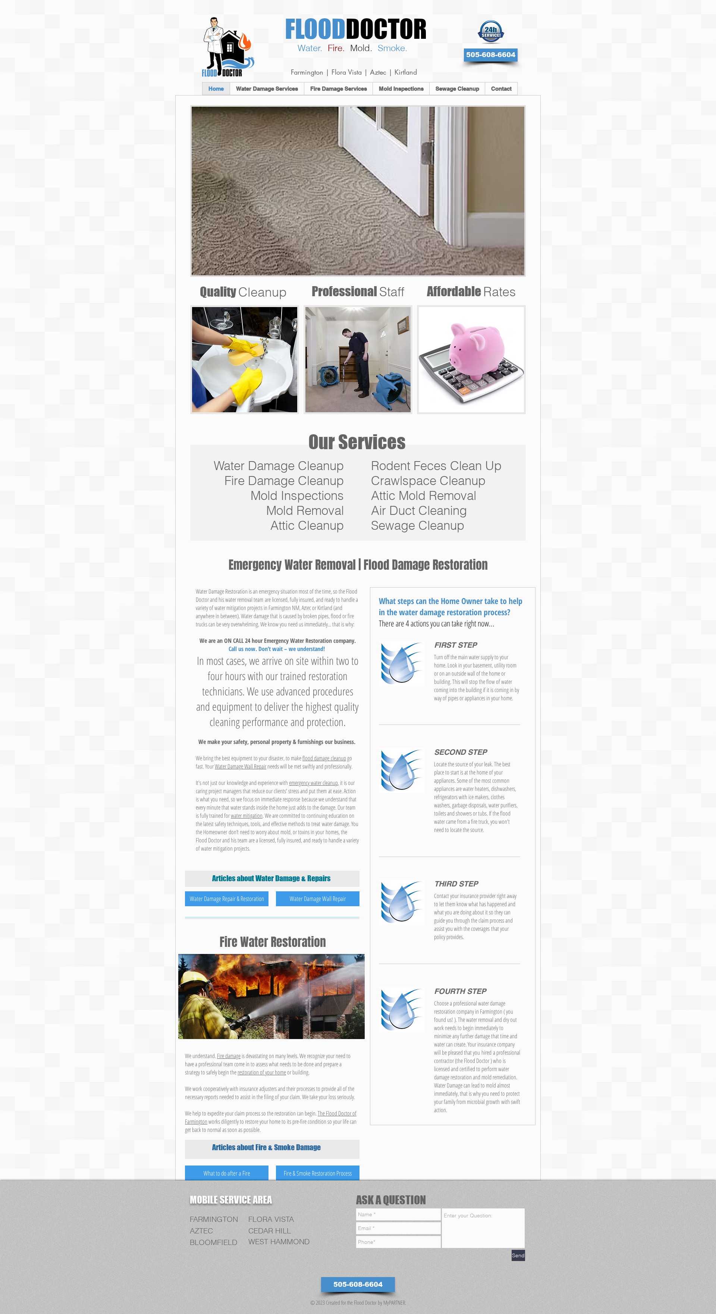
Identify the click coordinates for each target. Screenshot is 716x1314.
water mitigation (247, 815)
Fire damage (229, 1056)
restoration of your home (262, 1072)
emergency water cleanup (313, 783)
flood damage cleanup (324, 758)
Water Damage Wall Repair (240, 766)
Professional (358, 291)
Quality (243, 291)
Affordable (471, 291)
